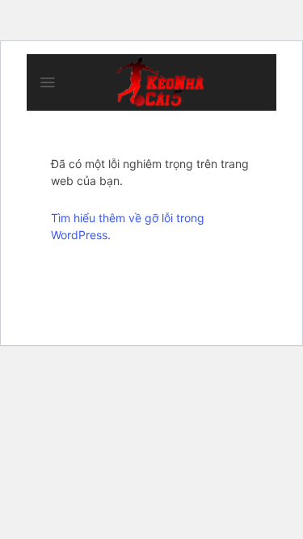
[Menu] (47, 82)
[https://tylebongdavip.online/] (160, 82)
